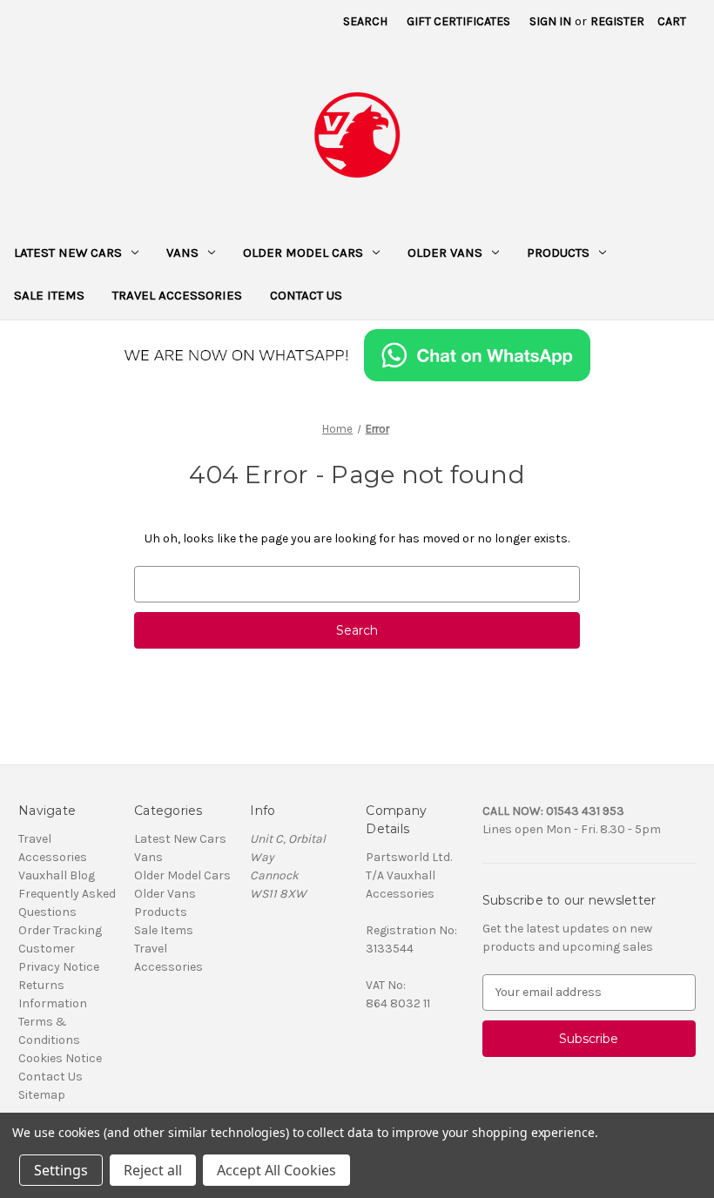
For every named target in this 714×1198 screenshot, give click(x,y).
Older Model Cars (303, 252)
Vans (182, 252)
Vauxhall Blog (56, 875)
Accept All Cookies (276, 1170)
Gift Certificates (458, 21)
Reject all (153, 1170)
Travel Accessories (177, 295)
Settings (61, 1170)
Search (365, 21)
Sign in (550, 21)
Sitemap (41, 1094)
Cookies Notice (60, 1058)
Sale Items (49, 295)
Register (617, 21)
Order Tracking (60, 930)
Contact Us (306, 295)
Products (558, 252)
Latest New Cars (68, 252)
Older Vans (445, 252)
